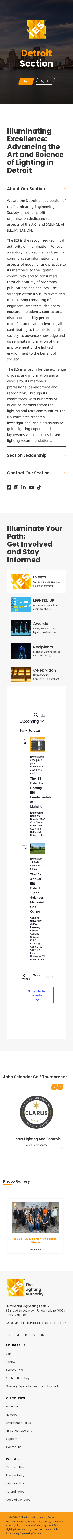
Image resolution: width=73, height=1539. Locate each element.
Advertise (12, 1406)
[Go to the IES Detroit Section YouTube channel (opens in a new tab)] (31, 487)
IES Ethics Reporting (19, 1431)
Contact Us (13, 1447)
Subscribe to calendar (36, 993)
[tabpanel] (36, 863)
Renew (10, 1362)
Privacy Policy (15, 1475)
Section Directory (18, 1378)
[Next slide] (60, 1087)
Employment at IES (19, 1423)
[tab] (36, 581)
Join (8, 1354)
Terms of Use (15, 1467)
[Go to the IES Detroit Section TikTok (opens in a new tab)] (39, 487)
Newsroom (13, 1415)
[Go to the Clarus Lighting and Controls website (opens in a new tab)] (36, 1112)
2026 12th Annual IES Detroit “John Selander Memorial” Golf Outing (37, 893)
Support (11, 1439)
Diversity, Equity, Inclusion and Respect (32, 1386)
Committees (15, 1370)
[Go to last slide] (54, 1087)
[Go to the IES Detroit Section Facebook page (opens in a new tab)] (9, 487)
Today (36, 975)
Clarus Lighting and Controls (36, 1139)
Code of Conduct (18, 1500)
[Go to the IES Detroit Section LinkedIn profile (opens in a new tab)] (23, 487)
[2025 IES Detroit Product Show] (35, 1217)
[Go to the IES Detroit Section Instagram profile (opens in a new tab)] (16, 487)
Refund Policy (15, 1492)
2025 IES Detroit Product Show (35, 1241)
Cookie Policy (15, 1483)
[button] (36, 189)
